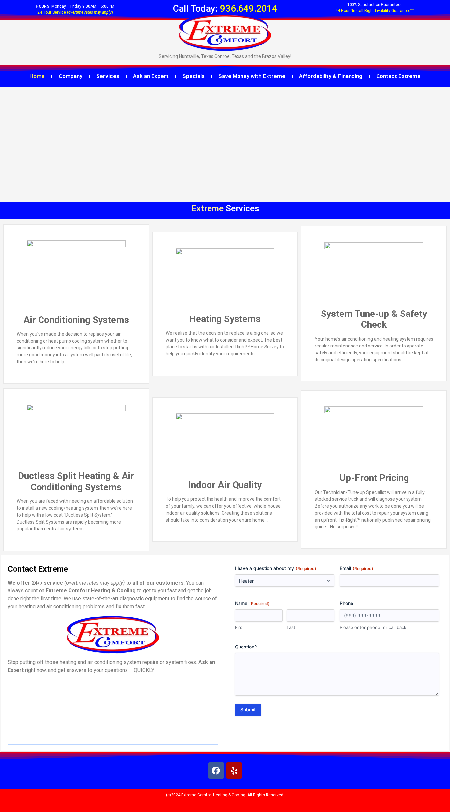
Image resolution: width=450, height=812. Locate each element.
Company (70, 76)
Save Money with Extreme (251, 76)
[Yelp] (234, 770)
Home (37, 76)
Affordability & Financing (330, 76)
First (239, 627)
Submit (248, 709)
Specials (194, 76)
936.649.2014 (248, 8)
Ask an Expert (151, 76)
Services (107, 76)
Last (291, 627)
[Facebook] (216, 770)
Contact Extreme (398, 76)
